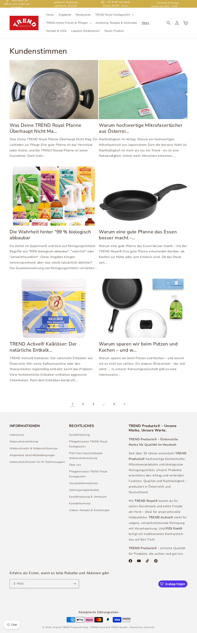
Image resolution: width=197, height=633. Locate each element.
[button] (114, 15)
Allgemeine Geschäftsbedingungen (32, 455)
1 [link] (73, 404)
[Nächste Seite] (124, 404)
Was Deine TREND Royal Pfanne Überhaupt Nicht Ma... (45, 128)
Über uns (75, 465)
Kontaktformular (80, 503)
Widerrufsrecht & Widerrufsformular (34, 448)
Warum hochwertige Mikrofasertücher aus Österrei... (140, 128)
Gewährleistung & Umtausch (88, 497)
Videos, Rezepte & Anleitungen (89, 510)
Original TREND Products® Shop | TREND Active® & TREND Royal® (90, 627)
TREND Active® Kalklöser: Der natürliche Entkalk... (43, 347)
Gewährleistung (79, 435)
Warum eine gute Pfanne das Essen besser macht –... (138, 235)
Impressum (17, 435)
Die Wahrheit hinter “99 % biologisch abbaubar (50, 235)
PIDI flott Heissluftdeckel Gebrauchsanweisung (86, 455)
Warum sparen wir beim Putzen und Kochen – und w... (138, 347)
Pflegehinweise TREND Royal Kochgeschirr (88, 444)
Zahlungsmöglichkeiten (84, 490)
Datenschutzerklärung (24, 441)
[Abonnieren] (74, 583)
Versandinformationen (83, 483)
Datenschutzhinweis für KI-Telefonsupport (37, 462)
